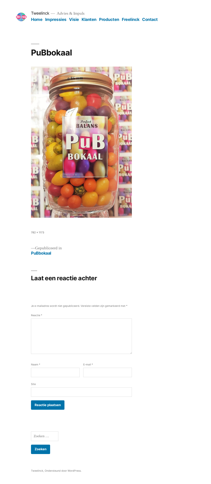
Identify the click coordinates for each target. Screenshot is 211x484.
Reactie (36, 315)
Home (36, 19)
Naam (35, 364)
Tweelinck (40, 13)
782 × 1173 (37, 232)
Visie (74, 19)
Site (33, 384)
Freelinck (130, 19)
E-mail (88, 364)
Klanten (89, 19)
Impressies (55, 19)
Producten (109, 19)
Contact (150, 19)
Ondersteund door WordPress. (63, 470)
